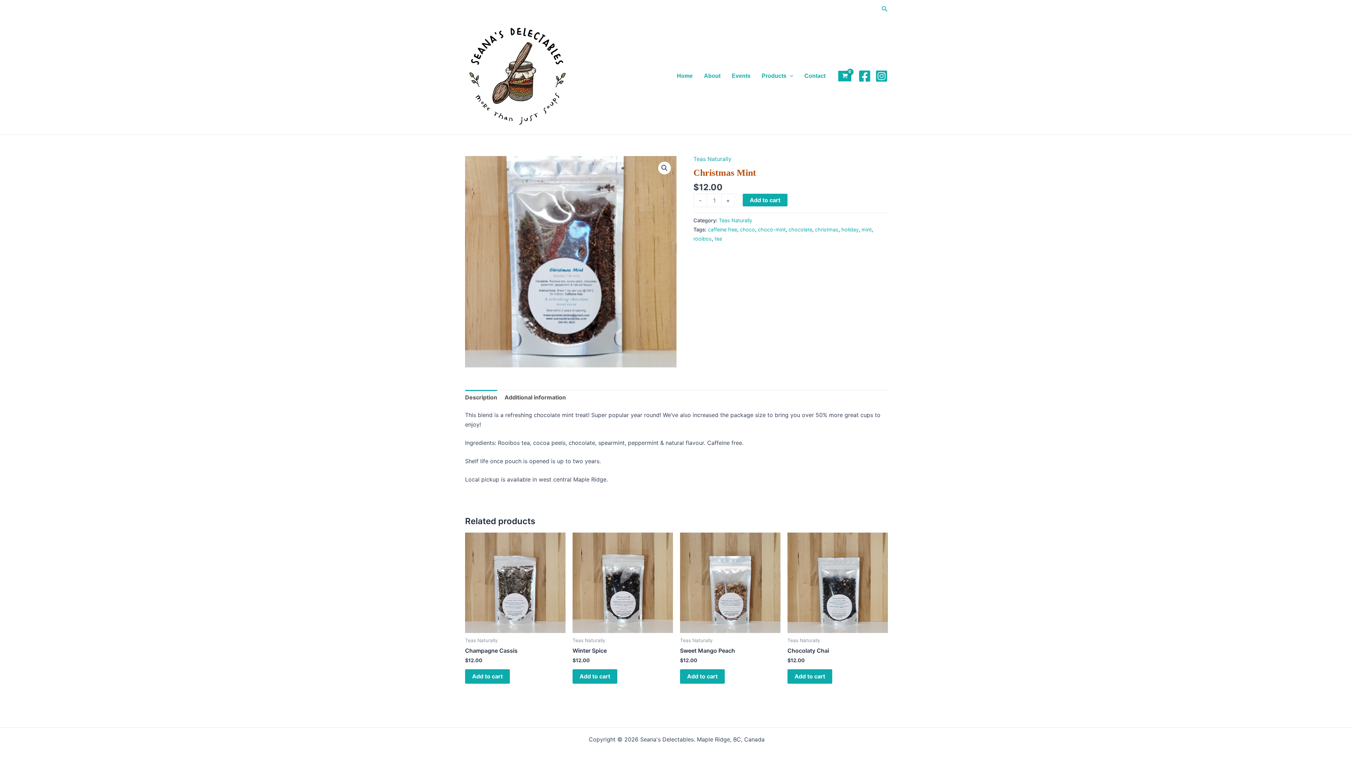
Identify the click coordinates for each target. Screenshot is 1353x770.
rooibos (702, 239)
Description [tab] (481, 397)
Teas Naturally (712, 158)
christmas (827, 229)
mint (866, 229)
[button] (885, 9)
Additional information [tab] (535, 397)
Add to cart (765, 200)
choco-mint (772, 229)
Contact (815, 76)
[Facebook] (864, 76)
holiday (850, 229)
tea (718, 239)
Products (774, 76)
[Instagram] (881, 76)
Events (741, 76)
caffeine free (722, 229)
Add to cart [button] (487, 676)
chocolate (800, 229)
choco (747, 229)
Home (685, 76)
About (712, 76)
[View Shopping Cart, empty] (844, 76)
